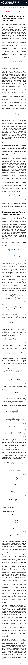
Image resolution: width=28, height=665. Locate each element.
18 (20, 663)
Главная (3, 7)
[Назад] (2, 663)
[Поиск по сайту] (22, 11)
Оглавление (7, 11)
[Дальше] (25, 663)
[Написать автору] (20, 11)
